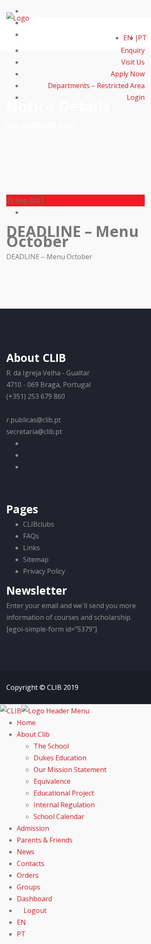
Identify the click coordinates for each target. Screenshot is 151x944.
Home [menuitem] (26, 722)
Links (31, 547)
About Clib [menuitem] (33, 734)
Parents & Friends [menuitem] (45, 840)
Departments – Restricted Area (96, 85)
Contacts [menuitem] (30, 863)
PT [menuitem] (21, 934)
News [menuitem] (25, 851)
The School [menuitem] (51, 746)
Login (135, 97)
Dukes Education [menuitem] (60, 757)
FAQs (31, 536)
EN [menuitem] (21, 922)
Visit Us (133, 62)
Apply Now (128, 73)
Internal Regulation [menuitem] (64, 804)
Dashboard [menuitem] (34, 898)
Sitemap (36, 559)
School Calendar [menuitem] (59, 816)
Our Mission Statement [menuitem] (70, 769)
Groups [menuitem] (28, 887)
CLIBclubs (38, 524)
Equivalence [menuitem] (52, 781)
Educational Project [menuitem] (64, 793)
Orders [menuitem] (28, 875)
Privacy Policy (44, 571)
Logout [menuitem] (34, 910)
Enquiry (133, 50)
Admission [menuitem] (33, 828)
